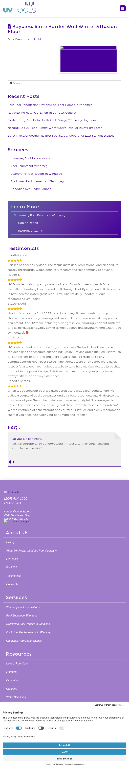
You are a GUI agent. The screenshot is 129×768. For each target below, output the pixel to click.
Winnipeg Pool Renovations (30, 158)
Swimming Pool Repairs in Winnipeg (36, 174)
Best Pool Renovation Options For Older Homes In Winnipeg (50, 105)
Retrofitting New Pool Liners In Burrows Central (42, 112)
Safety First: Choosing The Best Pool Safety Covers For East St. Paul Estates (61, 135)
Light (37, 39)
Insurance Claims (30, 230)
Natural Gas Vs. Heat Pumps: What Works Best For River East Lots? (55, 128)
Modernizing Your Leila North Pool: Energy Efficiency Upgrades (52, 120)
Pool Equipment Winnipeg (29, 166)
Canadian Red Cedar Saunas (31, 189)
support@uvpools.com (17, 511)
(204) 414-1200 (15, 498)
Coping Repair (28, 223)
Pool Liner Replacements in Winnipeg (37, 181)
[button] (123, 8)
